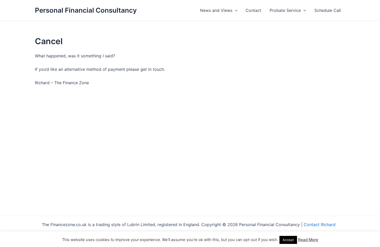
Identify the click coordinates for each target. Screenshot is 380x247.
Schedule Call (327, 10)
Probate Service (285, 10)
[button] (235, 10)
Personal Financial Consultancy (86, 10)
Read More (308, 239)
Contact (253, 10)
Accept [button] (288, 240)
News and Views (216, 10)
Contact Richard (321, 224)
